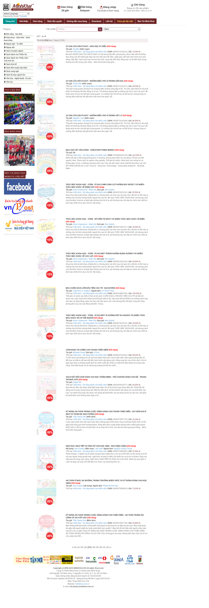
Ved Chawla (79, 449)
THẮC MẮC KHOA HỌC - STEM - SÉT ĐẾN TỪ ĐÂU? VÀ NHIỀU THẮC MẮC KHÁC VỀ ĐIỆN (105, 219)
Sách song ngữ (12, 71)
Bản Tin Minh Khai (146, 21)
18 (94, 547)
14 (78, 547)
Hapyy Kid (77, 382)
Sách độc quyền (54, 21)
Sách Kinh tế (11, 64)
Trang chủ (10, 21)
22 (108, 547)
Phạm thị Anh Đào (110, 486)
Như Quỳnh (109, 190)
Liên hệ (109, 21)
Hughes (87, 291)
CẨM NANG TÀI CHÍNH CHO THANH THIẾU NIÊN (87, 350)
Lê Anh (96, 352)
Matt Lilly (92, 190)
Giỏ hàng (139, 4)
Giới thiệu (23, 21)
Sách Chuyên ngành (14, 51)
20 (101, 547)
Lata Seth (99, 449)
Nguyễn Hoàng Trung (123, 449)
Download (96, 21)
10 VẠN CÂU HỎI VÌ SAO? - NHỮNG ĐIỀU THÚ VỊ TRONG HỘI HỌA (94, 81)
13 (75, 547)
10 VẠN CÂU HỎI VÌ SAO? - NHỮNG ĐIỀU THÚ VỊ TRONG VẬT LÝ (94, 115)
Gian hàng (37, 21)
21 (104, 547)
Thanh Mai (77, 84)
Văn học (9, 82)
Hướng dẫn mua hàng (77, 21)
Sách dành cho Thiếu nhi (16, 54)
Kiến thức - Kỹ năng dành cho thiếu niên (90, 52)
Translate (23, 16)
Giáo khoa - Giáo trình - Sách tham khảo (17, 39)
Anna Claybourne (80, 190)
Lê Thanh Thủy (108, 291)
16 (85, 547)
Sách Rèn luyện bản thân (16, 68)
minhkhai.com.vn (82, 584)
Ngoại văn (10, 47)
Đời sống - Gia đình (14, 34)
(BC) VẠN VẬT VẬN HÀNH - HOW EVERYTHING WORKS (90, 150)
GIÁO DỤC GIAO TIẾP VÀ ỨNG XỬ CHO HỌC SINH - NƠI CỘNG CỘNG (96, 446)
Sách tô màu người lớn (15, 75)
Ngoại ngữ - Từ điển (14, 44)
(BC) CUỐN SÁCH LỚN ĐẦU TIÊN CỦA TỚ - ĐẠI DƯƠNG (90, 288)
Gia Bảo (76, 49)
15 (82, 547)
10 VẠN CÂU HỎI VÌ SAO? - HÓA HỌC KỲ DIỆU (86, 46)
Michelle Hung (79, 352)
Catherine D (78, 291)
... (115, 62)
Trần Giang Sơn (79, 417)
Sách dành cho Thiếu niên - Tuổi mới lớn (16, 59)
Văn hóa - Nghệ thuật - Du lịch (18, 78)
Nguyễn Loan (78, 118)
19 (97, 547)
